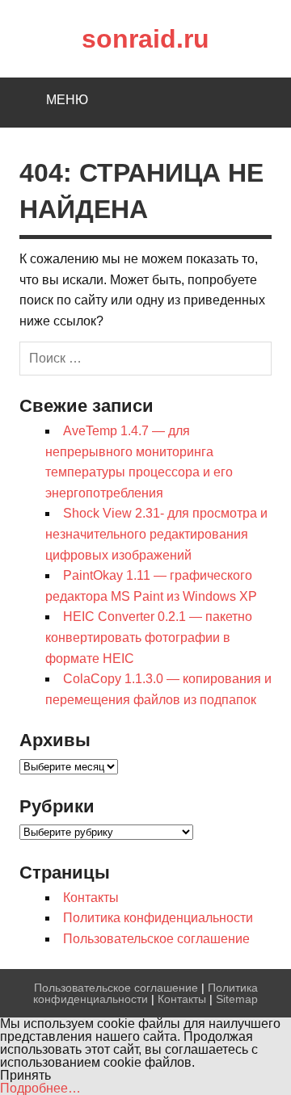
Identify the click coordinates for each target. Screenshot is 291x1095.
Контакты (91, 897)
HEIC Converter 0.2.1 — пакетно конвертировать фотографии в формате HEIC (148, 637)
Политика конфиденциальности (158, 918)
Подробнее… (40, 1088)
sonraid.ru (145, 38)
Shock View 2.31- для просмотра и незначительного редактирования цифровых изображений (156, 533)
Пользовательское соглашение (156, 939)
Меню (67, 100)
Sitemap (237, 998)
